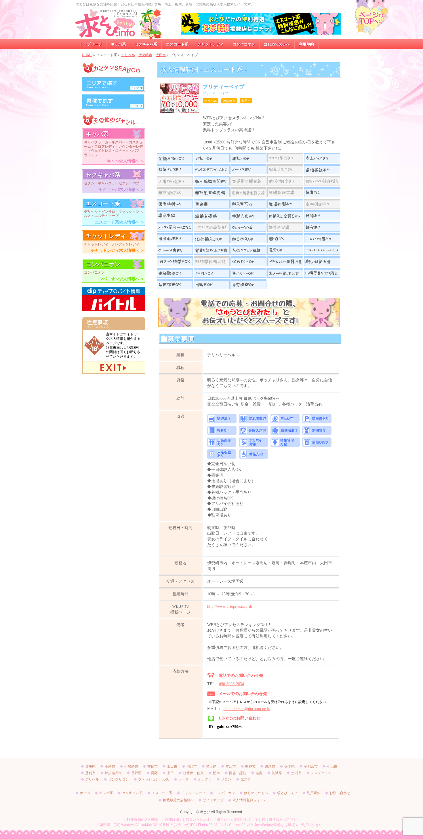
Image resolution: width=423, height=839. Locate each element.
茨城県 (277, 773)
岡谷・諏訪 (237, 773)
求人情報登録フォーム (250, 800)
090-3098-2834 (231, 684)
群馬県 (90, 766)
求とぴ (205, 812)
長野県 (136, 773)
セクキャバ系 (132, 793)
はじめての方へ (256, 793)
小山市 (332, 766)
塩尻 (259, 773)
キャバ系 (106, 793)
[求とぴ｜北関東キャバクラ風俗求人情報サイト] (118, 33)
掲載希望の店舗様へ (178, 800)
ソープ (183, 779)
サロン (226, 779)
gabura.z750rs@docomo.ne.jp (246, 709)
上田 (170, 773)
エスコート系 (162, 793)
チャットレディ (193, 793)
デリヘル (128, 55)
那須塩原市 (113, 773)
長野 (154, 773)
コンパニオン (224, 793)
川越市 (270, 766)
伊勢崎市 (145, 55)
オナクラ (205, 779)
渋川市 (191, 766)
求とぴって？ (287, 793)
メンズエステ (321, 773)
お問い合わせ (339, 793)
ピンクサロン (118, 779)
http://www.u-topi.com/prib (229, 606)
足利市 (90, 773)
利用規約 (314, 793)
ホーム (85, 793)
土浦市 (296, 773)
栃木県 (289, 766)
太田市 (161, 55)
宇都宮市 (311, 766)
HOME (87, 55)
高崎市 (110, 766)
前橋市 (152, 766)
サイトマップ (213, 800)
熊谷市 (250, 766)
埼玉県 (211, 766)
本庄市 (231, 766)
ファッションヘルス (153, 779)
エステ (246, 779)
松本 (216, 773)
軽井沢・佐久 (193, 773)
